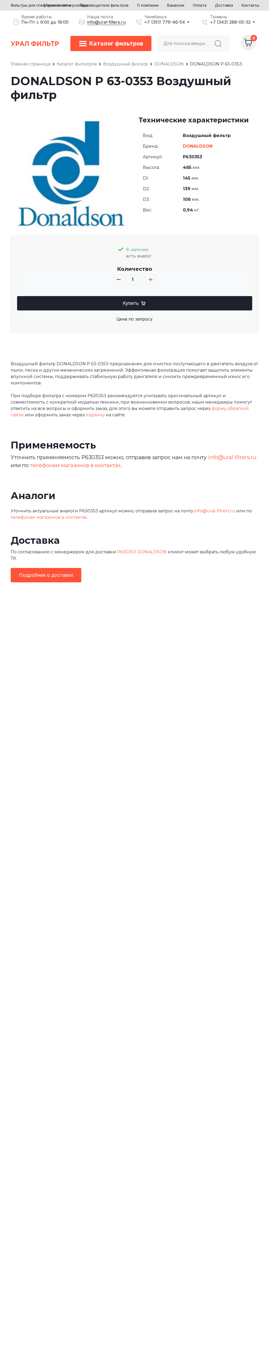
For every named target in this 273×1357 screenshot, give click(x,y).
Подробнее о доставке (46, 575)
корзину (95, 414)
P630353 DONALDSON (142, 551)
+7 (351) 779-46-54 (164, 22)
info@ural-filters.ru (106, 22)
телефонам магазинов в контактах (75, 465)
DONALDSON (197, 146)
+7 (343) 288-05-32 (230, 22)
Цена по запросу (134, 319)
